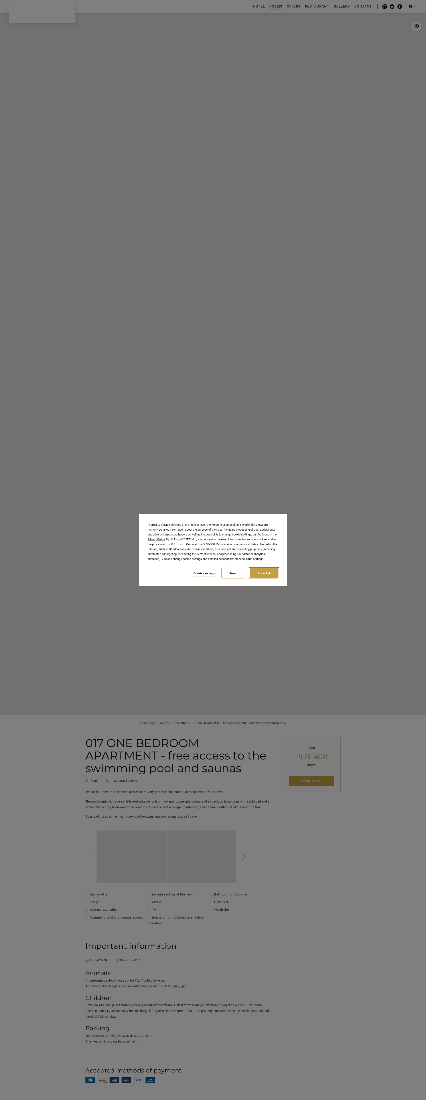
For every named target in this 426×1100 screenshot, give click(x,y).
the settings (255, 559)
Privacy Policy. (156, 539)
